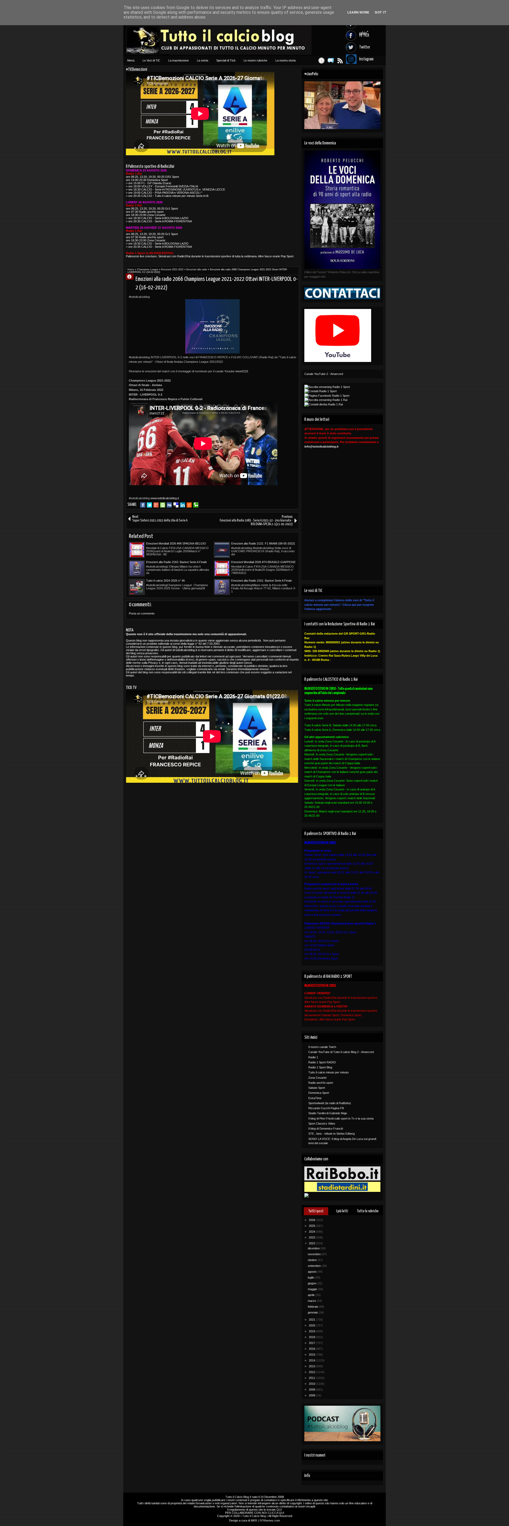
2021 (312, 1319)
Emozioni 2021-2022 (172, 269)
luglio (311, 1277)
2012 (312, 1372)
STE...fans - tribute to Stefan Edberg (331, 1133)
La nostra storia (285, 60)
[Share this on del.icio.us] (175, 505)
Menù (130, 60)
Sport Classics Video (321, 1123)
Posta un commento (142, 613)
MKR (254, 1520)
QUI (279, 1509)
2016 (312, 1348)
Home (131, 269)
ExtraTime (315, 1098)
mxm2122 (241, 371)
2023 (312, 1237)
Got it (381, 12)
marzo (312, 1300)
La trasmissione (178, 60)
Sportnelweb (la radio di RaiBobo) (329, 1103)
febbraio (313, 1306)
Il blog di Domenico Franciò (325, 1128)
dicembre (314, 1248)
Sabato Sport (316, 1087)
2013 (312, 1366)
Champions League (147, 269)
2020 (312, 1325)
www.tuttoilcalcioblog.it (165, 498)
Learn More (358, 12)
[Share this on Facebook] (142, 505)
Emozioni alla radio (196, 269)
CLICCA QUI (276, 1512)
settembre (315, 1265)
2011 (312, 1377)
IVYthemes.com (270, 1520)
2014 (312, 1360)
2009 (312, 1389)
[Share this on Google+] (156, 505)
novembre (315, 1254)
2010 (312, 1383)
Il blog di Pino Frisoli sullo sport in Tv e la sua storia (341, 1118)
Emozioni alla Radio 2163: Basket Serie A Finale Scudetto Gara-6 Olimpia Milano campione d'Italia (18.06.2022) (177, 562)
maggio (313, 1289)
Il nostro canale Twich (322, 1047)
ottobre (313, 1260)
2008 (312, 1395)
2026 (312, 1220)
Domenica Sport (318, 1092)
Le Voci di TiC (151, 60)
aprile (311, 1295)
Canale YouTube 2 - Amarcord (323, 373)
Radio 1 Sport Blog (320, 1067)
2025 (312, 1225)
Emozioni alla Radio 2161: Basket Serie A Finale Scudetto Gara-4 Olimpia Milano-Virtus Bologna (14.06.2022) (261, 581)
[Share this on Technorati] (195, 505)
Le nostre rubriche (255, 60)
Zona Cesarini (317, 1077)
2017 (312, 1342)
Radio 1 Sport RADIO (322, 1062)
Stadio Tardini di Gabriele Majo (327, 1113)
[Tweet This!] (149, 505)
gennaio (313, 1312)
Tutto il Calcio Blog (237, 1496)
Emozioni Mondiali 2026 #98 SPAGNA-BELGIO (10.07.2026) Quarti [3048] (176, 544)
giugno (312, 1283)
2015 (312, 1354)
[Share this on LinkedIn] (182, 505)
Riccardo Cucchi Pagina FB (326, 1108)
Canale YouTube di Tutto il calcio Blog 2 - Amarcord (341, 1052)
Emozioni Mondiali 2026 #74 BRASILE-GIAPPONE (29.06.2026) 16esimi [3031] (263, 562)
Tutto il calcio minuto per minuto (328, 1072)
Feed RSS (340, 60)
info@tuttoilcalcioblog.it (321, 446)
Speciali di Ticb (225, 60)
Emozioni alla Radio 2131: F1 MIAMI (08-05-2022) (263, 543)
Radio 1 (313, 1057)
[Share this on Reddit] (189, 505)
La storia (202, 60)
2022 (312, 1243)
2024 (312, 1231)
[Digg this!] (169, 505)
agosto (312, 1271)
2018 (312, 1337)
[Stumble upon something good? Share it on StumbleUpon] (162, 505)
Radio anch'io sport (320, 1082)
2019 (312, 1331)
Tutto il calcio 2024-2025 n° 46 (165, 580)
